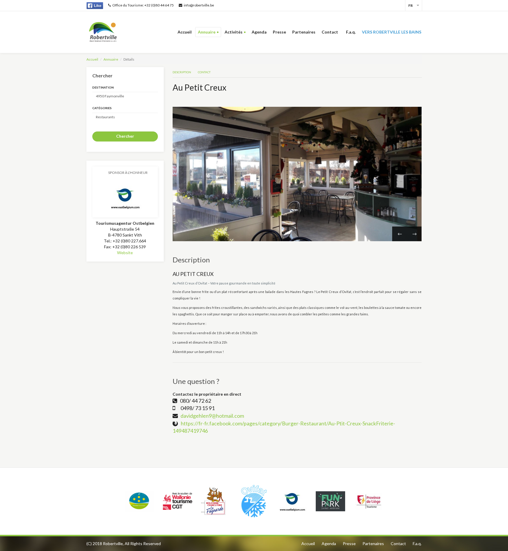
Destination (103, 87)
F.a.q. (351, 31)
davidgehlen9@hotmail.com (212, 415)
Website (125, 252)
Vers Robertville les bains (391, 31)
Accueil (185, 31)
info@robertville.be (199, 5)
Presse (279, 31)
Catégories (102, 108)
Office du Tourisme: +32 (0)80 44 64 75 (143, 5)
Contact (331, 31)
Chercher (125, 136)
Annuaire (206, 31)
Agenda (259, 31)
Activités (234, 31)
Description (182, 72)
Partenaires (303, 31)
